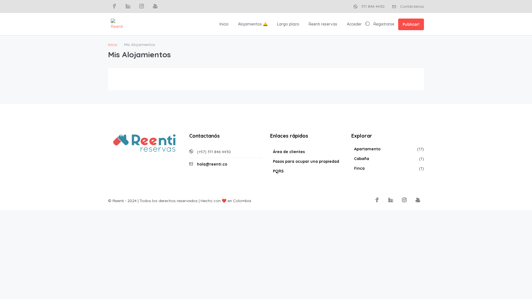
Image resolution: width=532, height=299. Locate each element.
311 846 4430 (372, 6)
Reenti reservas (323, 24)
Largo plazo (288, 24)
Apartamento (367, 148)
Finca (359, 168)
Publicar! (411, 24)
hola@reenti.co (212, 164)
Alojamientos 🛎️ (253, 24)
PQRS (278, 171)
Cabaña (361, 158)
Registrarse (384, 24)
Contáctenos (411, 6)
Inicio (224, 24)
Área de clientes (289, 151)
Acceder (354, 24)
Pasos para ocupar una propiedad (306, 161)
